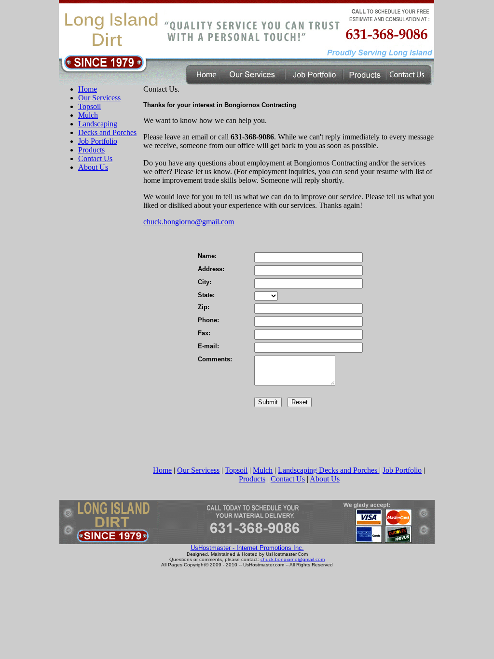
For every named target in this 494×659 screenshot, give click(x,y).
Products (91, 150)
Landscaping (97, 124)
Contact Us (95, 158)
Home (87, 89)
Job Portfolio (97, 141)
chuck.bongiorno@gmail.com (188, 222)
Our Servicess (99, 98)
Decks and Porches (107, 132)
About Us (93, 167)
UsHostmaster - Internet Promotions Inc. (247, 547)
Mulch (88, 115)
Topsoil (89, 106)
